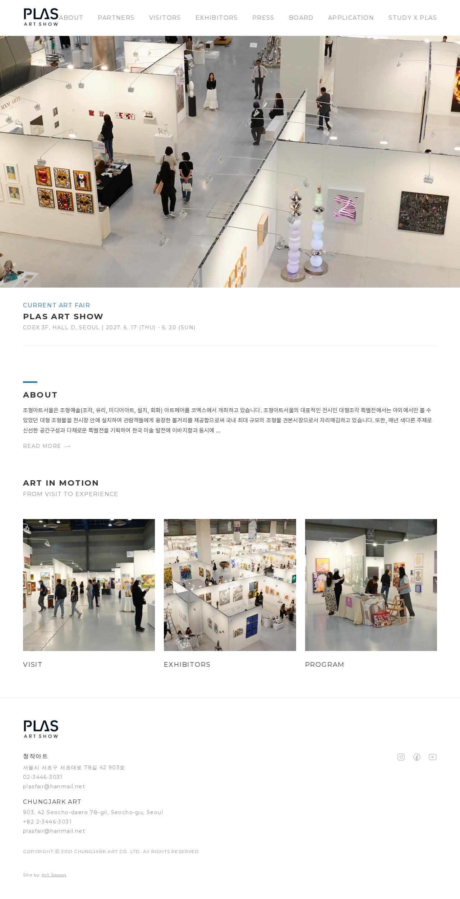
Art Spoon (54, 874)
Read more (42, 446)
